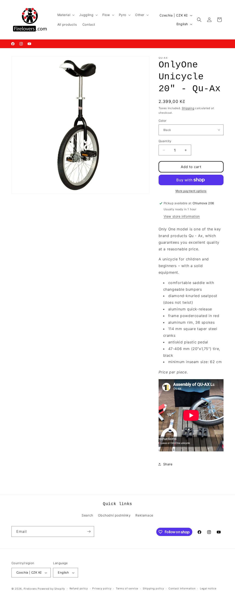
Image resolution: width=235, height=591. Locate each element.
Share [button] (168, 464)
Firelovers (30, 588)
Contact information (181, 588)
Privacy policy (101, 588)
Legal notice (208, 588)
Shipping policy (153, 588)
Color (163, 120)
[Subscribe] (89, 531)
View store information (182, 216)
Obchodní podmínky (114, 515)
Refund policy (79, 588)
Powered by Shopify (51, 588)
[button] (66, 15)
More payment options (191, 191)
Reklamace (144, 515)
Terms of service (127, 588)
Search (87, 515)
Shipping (188, 108)
